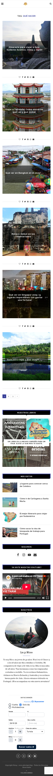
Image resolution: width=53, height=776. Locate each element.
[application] (26, 586)
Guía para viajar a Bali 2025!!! (23, 360)
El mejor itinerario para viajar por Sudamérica (33, 515)
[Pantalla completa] (47, 598)
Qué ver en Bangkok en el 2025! (23, 173)
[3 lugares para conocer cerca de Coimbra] (9, 487)
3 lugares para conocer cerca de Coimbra (34, 485)
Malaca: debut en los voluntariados (23, 235)
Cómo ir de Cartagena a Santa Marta (34, 500)
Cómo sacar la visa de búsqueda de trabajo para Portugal (32, 531)
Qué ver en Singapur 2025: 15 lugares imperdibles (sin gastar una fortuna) (25, 297)
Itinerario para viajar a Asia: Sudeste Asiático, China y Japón (24, 48)
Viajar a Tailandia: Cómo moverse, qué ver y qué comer (24, 110)
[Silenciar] (43, 598)
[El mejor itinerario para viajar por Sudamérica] (9, 517)
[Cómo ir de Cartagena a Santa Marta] (9, 502)
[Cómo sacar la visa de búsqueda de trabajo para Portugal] (9, 532)
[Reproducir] (5, 598)
